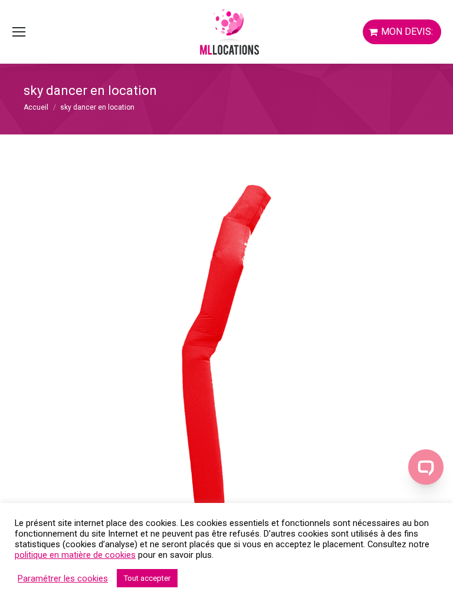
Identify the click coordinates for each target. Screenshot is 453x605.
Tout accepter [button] (147, 578)
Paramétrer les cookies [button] (63, 578)
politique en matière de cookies (75, 555)
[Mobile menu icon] (19, 32)
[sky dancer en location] (226, 367)
